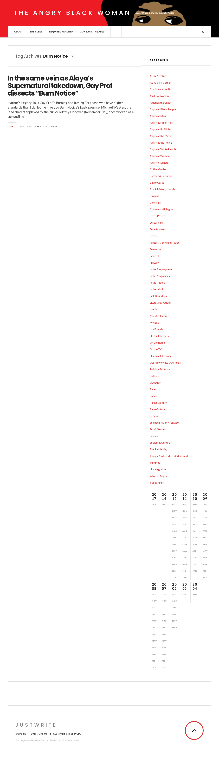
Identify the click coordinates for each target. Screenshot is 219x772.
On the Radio (157, 342)
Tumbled (155, 462)
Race (153, 389)
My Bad (154, 322)
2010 (194, 496)
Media (153, 309)
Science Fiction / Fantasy (164, 422)
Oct (174, 517)
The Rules (36, 31)
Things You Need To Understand (169, 455)
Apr (174, 557)
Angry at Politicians (161, 129)
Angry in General (159, 162)
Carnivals (155, 202)
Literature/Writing (160, 302)
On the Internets (159, 335)
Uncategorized (158, 469)
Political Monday (160, 369)
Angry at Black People (163, 109)
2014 (164, 496)
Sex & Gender (157, 429)
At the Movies (158, 169)
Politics (154, 375)
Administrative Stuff (161, 89)
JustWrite (36, 725)
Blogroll (154, 195)
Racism (154, 395)
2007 (164, 586)
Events (154, 235)
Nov (174, 511)
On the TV (156, 349)
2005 (184, 586)
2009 (205, 496)
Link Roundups (158, 295)
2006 (174, 586)
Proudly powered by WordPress (30, 740)
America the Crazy (160, 102)
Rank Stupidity (158, 402)
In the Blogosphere (161, 269)
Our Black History (160, 355)
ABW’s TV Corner (46, 126)
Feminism (155, 249)
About (18, 31)
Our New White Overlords (165, 362)
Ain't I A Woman (159, 95)
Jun (174, 544)
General (154, 255)
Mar (174, 564)
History (154, 262)
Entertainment (158, 229)
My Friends (156, 329)
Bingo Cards (157, 182)
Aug (174, 531)
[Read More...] (12, 127)
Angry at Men (158, 115)
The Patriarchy (158, 449)
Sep (174, 524)
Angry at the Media (161, 135)
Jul (164, 504)
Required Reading (61, 31)
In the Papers (157, 282)
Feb (174, 571)
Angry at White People (163, 149)
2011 (184, 496)
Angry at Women (160, 155)
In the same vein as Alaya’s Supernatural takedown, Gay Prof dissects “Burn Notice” (60, 85)
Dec (174, 504)
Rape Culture (157, 409)
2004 (194, 586)
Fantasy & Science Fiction (164, 242)
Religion (154, 415)
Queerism (155, 382)
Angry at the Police (161, 142)
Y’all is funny (157, 482)
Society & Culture (160, 442)
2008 (154, 586)
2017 (154, 496)
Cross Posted (157, 215)
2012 (174, 496)
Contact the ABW (92, 31)
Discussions (157, 222)
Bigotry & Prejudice (161, 175)
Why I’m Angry (158, 475)
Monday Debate (159, 315)
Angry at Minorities (161, 122)
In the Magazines (160, 275)
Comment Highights (161, 209)
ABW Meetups (158, 75)
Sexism (154, 435)
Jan (154, 504)
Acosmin (74, 740)
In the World (157, 289)
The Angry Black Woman (72, 12)
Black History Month (162, 189)
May (174, 551)
